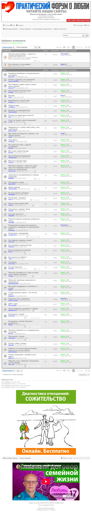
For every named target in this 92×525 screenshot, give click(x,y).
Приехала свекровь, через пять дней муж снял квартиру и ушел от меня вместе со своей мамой (22, 167)
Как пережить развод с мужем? (20, 240)
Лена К (10, 333)
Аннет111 (11, 242)
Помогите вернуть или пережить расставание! (23, 58)
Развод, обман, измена (17, 343)
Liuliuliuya (11, 107)
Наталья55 (64, 54)
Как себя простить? (16, 214)
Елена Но (11, 76)
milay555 (11, 215)
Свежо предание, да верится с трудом (23, 309)
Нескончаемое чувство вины (19, 91)
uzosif (10, 122)
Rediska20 (11, 194)
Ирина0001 (11, 184)
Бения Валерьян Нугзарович (19, 156)
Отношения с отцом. (16, 182)
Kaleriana (11, 246)
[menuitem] (12, 25)
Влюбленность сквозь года (18, 100)
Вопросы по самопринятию (19, 110)
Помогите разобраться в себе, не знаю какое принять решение (23, 273)
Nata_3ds (11, 364)
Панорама (11, 316)
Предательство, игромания (18, 299)
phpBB (42, 503)
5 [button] (81, 47)
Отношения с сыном (16, 336)
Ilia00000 (11, 178)
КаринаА (11, 296)
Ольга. (10, 199)
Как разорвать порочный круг (20, 245)
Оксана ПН (11, 171)
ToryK (10, 137)
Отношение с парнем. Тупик (19, 209)
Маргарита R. (12, 310)
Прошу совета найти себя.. (18, 203)
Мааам (10, 324)
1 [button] (70, 47)
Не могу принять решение (18, 193)
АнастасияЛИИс (13, 81)
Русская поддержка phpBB (46, 505)
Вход (88, 20)
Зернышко (11, 338)
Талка (10, 258)
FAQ (69, 20)
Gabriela (63, 298)
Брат (10, 57)
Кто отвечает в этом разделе (19, 64)
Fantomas (11, 230)
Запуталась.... (13, 140)
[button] (64, 47)
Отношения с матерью (17, 198)
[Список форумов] (46, 7)
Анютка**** (11, 88)
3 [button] (76, 47)
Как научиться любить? (17, 257)
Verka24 (10, 210)
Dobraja (10, 92)
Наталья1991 (12, 305)
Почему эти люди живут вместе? (21, 115)
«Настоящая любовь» (46, 16)
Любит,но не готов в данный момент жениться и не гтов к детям (22, 349)
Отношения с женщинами (18, 233)
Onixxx (10, 205)
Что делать (12, 262)
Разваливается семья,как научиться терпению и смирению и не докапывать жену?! (23, 227)
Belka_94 (11, 358)
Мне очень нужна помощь (18, 151)
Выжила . (12, 96)
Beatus (10, 251)
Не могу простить (15, 267)
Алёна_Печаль (13, 300)
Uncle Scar (11, 263)
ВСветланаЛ (12, 130)
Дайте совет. (13, 304)
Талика (10, 276)
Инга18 (10, 148)
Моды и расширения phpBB (46, 508)
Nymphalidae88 (13, 283)
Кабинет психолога (14, 40)
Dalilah (10, 289)
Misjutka (11, 345)
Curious (10, 162)
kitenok (10, 152)
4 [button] (78, 47)
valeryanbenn (12, 157)
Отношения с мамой (16, 314)
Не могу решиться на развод (19, 250)
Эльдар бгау (12, 235)
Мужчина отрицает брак (17, 161)
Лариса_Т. (64, 73)
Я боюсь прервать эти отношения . (22, 79)
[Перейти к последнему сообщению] (68, 54)
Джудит (63, 64)
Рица (10, 97)
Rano (10, 117)
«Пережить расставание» (46, 17)
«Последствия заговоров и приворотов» (46, 19)
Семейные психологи (16, 43)
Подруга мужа (13, 105)
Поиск (73, 20)
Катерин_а (11, 102)
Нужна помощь (14, 187)
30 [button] (86, 47)
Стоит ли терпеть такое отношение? (22, 120)
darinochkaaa (12, 352)
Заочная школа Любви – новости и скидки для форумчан (22, 55)
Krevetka (11, 268)
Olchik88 (11, 222)
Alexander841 (12, 112)
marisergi (11, 141)
